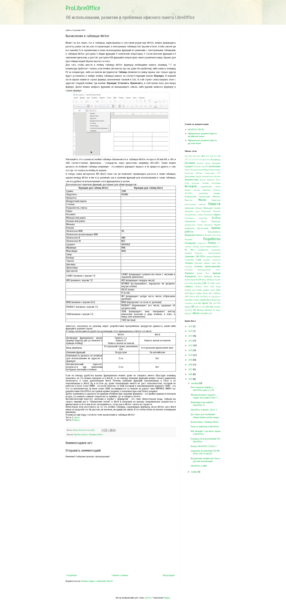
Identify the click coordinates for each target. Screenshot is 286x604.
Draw (218, 286)
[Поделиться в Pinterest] (114, 430)
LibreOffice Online (192, 300)
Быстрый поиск (200, 167)
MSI (199, 303)
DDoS (212, 287)
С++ (219, 243)
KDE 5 (211, 293)
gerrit (194, 290)
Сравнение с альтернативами (207, 253)
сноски (202, 247)
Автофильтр (215, 159)
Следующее (71, 575)
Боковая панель (203, 163)
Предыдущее (169, 575)
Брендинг (216, 163)
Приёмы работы (81, 434)
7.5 (197, 159)
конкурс (217, 193)
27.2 (215, 156)
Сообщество (203, 250)
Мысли (202, 200)
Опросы (217, 214)
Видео (207, 169)
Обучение (216, 211)
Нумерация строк (192, 211)
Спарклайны (215, 250)
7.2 (189, 159)
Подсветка (208, 225)
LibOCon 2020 (194, 297)
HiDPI (187, 293)
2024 (190, 336)
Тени (218, 263)
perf (214, 303)
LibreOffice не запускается (210, 297)
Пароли (204, 221)
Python (188, 307)
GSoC (218, 290)
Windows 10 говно (212, 310)
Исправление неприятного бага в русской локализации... (205, 460)
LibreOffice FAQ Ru (196, 129)
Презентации (202, 228)
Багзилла (190, 163)
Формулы (93, 434)
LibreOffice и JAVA (199, 466)
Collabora (189, 286)
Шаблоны (208, 276)
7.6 (200, 159)
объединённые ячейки (194, 215)
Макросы (216, 196)
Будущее (189, 166)
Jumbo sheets (202, 293)
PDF (210, 303)
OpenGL (205, 303)
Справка (188, 253)
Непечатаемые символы (195, 204)
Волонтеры (189, 173)
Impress (192, 293)
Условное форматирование (207, 266)
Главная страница (120, 575)
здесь (77, 417)
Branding (197, 283)
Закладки (195, 183)
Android (188, 280)
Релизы (212, 243)
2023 (190, 340)
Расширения (190, 243)
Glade (199, 290)
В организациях (213, 166)
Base (212, 279)
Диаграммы (190, 176)
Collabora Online (201, 287)
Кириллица (207, 190)
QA (192, 306)
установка (189, 270)
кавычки (196, 190)
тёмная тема (210, 263)
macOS (203, 300)
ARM (199, 280)
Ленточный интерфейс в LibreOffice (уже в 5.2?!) (202, 388)
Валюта (187, 170)
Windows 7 (188, 314)
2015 (190, 379)
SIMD (207, 307)
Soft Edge (188, 310)
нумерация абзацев (193, 208)
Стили (198, 259)
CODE (212, 283)
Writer (100, 434)
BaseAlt (217, 280)
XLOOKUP (204, 313)
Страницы (206, 260)
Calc (204, 283)
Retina (197, 307)
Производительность (194, 235)
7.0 (219, 156)
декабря (195, 383)
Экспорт (217, 276)
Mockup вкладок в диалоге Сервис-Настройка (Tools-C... (205, 396)
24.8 (203, 156)
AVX (208, 280)
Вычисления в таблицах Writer (205, 422)
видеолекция (215, 170)
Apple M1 (194, 280)
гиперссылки (209, 173)
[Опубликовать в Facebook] (111, 430)
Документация (191, 179)
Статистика (189, 260)
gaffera (148, 597)
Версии (201, 170)
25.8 (211, 156)
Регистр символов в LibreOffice (205, 426)
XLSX (210, 314)
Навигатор (216, 200)
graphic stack (209, 290)
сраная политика (213, 256)
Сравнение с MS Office (195, 256)
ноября (194, 471)
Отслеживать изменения (196, 218)
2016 (190, 374)
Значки (206, 183)
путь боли (216, 235)
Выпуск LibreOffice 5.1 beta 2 (203, 446)
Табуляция (198, 263)
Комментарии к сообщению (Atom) (97, 581)
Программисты (214, 232)
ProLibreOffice (83, 8)
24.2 (198, 156)
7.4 (194, 159)
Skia (211, 306)
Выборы (199, 173)
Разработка (211, 239)
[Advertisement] (121, 548)
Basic (187, 283)
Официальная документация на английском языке (202, 135)
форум (199, 273)
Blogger (166, 597)
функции (216, 273)
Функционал (190, 276)
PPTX (218, 303)
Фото (207, 273)
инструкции (216, 183)
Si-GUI (202, 307)
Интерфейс (191, 186)
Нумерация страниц (211, 208)
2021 (186, 156)
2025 (194, 156)
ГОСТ (218, 173)
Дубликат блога (213, 180)
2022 (190, 156)
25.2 (207, 156)
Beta (191, 283)
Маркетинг (189, 200)
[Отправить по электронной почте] (102, 430)
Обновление (206, 211)
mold (195, 303)
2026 (190, 326)
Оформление (190, 221)
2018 (190, 364)
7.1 (186, 159)
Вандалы (194, 170)
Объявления (208, 215)
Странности (216, 260)
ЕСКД (187, 183)
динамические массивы (211, 176)
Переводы (216, 221)
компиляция (203, 193)
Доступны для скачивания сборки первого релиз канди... (205, 416)
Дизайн (198, 176)
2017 (190, 369)
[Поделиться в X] (108, 430)
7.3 (192, 159)
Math (209, 300)
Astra (204, 279)
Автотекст (206, 160)
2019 (190, 360)
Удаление (188, 267)
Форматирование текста (209, 270)
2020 (190, 355)
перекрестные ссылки (193, 225)
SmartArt (217, 307)
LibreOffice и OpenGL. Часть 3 (204, 409)
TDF (194, 310)
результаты (202, 243)
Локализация (204, 196)
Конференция (190, 196)
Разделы (188, 239)
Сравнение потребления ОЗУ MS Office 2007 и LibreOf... (205, 452)
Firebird (188, 290)
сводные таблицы (192, 247)
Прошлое (208, 235)
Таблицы (189, 263)
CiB (208, 283)
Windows (200, 310)
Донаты (203, 180)
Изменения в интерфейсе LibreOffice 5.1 (202, 403)
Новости (214, 204)
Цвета (200, 277)
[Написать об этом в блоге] (105, 430)
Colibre (217, 283)
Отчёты (216, 218)
